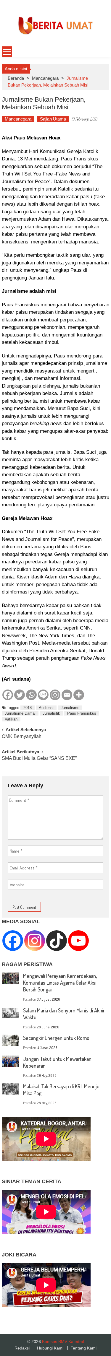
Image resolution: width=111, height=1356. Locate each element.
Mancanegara (45, 78)
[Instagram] (55, 695)
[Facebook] (7, 695)
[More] (78, 695)
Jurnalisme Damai (20, 713)
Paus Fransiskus (81, 713)
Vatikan (11, 719)
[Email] (67, 695)
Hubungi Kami (50, 1348)
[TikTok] (56, 940)
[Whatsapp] (31, 695)
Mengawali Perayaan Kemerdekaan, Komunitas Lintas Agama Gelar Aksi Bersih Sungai (60, 983)
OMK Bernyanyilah (21, 736)
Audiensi (46, 707)
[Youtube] (78, 940)
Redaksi (22, 1348)
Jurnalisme (70, 707)
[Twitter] (19, 695)
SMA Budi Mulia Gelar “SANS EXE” (39, 758)
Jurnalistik (51, 713)
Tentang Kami (83, 1348)
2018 (27, 707)
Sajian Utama (53, 118)
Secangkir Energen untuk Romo (56, 1038)
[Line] (43, 695)
